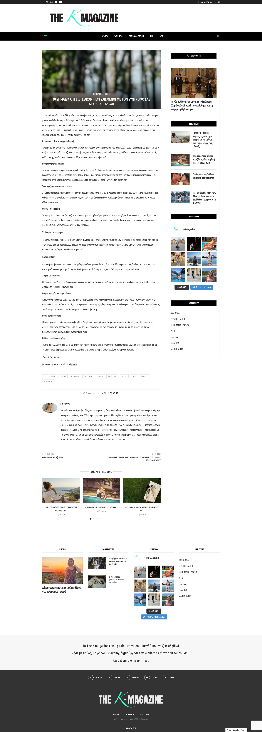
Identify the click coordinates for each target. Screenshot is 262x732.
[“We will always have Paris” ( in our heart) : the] (178, 244)
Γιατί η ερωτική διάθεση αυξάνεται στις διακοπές (203, 176)
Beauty (105, 36)
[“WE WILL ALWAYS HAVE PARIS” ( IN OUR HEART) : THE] (140, 572)
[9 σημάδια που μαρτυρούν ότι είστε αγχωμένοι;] (97, 581)
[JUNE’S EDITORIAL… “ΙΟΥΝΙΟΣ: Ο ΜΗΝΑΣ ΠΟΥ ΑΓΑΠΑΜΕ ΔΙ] (168, 599)
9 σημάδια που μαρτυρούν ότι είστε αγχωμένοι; (116, 579)
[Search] (218, 36)
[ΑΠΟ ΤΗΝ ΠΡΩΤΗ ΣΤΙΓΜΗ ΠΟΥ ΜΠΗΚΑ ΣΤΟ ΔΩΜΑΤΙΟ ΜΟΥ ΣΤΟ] (168, 586)
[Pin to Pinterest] (114, 393)
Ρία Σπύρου (96, 104)
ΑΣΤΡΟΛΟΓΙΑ (177, 349)
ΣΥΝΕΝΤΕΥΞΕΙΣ (178, 319)
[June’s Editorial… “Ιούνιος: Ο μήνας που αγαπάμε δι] (209, 275)
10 (45, 376)
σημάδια (100, 376)
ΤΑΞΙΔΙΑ (174, 337)
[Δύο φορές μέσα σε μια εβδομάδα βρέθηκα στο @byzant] (178, 259)
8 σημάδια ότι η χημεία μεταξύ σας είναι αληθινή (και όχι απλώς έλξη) (204, 159)
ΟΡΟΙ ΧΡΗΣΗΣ (130, 714)
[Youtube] (56, 2)
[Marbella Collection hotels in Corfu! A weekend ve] (178, 275)
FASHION (175, 343)
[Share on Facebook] (108, 393)
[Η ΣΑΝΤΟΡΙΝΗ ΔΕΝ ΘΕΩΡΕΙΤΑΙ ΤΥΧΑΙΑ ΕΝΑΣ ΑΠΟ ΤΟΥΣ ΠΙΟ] (154, 586)
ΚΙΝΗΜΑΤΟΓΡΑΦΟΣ (180, 325)
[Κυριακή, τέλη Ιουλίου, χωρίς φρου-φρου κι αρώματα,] (209, 244)
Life (151, 36)
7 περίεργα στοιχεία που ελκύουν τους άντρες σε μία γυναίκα (118, 561)
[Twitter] (47, 2)
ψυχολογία (48, 381)
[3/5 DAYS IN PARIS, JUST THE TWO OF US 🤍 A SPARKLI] (154, 572)
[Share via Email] (117, 393)
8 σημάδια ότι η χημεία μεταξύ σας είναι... (101, 507)
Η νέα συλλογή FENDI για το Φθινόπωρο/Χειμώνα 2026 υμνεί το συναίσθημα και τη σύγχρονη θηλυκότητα (192, 105)
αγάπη (53, 376)
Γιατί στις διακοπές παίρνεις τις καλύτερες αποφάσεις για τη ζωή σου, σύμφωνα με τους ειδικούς (203, 139)
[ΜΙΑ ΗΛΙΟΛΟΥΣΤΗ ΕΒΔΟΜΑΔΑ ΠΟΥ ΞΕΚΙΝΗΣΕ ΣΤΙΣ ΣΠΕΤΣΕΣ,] (154, 599)
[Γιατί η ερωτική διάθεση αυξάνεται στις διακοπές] (180, 179)
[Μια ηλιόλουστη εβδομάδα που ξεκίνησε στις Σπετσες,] (194, 275)
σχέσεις (124, 376)
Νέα (161, 36)
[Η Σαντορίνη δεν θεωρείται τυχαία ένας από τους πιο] (194, 259)
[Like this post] (105, 393)
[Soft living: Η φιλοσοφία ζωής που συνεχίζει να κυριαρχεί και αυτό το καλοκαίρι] (142, 490)
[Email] (60, 2)
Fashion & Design (136, 36)
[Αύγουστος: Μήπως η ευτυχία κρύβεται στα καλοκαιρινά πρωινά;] (62, 570)
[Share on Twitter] (111, 393)
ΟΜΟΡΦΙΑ (176, 313)
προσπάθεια (75, 376)
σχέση (134, 376)
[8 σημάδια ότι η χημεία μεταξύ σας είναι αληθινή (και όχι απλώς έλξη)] (101, 490)
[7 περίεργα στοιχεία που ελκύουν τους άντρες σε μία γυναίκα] (97, 563)
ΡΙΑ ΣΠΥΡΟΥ (88, 376)
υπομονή (144, 376)
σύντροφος (112, 376)
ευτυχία (63, 376)
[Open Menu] (45, 36)
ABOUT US (116, 714)
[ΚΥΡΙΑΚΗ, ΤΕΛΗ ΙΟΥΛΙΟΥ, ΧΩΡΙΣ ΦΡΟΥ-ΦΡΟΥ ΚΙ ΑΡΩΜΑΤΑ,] (168, 572)
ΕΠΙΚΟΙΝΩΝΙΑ (144, 714)
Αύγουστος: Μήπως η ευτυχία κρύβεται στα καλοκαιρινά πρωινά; (61, 589)
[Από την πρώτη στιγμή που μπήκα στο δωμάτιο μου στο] (209, 259)
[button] (46, 498)
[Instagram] (51, 2)
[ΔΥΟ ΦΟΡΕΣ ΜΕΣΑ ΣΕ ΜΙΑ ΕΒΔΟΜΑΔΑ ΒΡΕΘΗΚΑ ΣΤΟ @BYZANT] (140, 586)
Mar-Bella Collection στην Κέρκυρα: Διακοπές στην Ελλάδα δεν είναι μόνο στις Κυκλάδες (204, 197)
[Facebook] (43, 2)
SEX (173, 331)
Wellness (118, 36)
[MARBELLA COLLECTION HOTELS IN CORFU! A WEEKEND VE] (140, 599)
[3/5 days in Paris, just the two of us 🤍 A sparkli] (194, 244)
